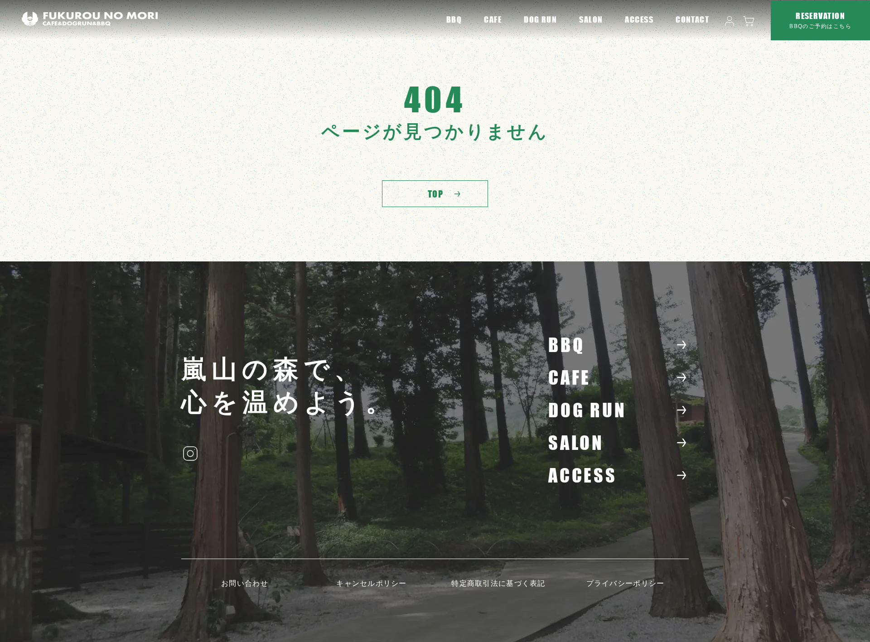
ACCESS (639, 19)
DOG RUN (540, 19)
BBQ (454, 19)
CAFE (493, 19)
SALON (591, 19)
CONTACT (692, 19)
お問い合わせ (244, 583)
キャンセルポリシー (371, 583)
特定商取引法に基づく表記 (498, 583)
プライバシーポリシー (625, 583)
